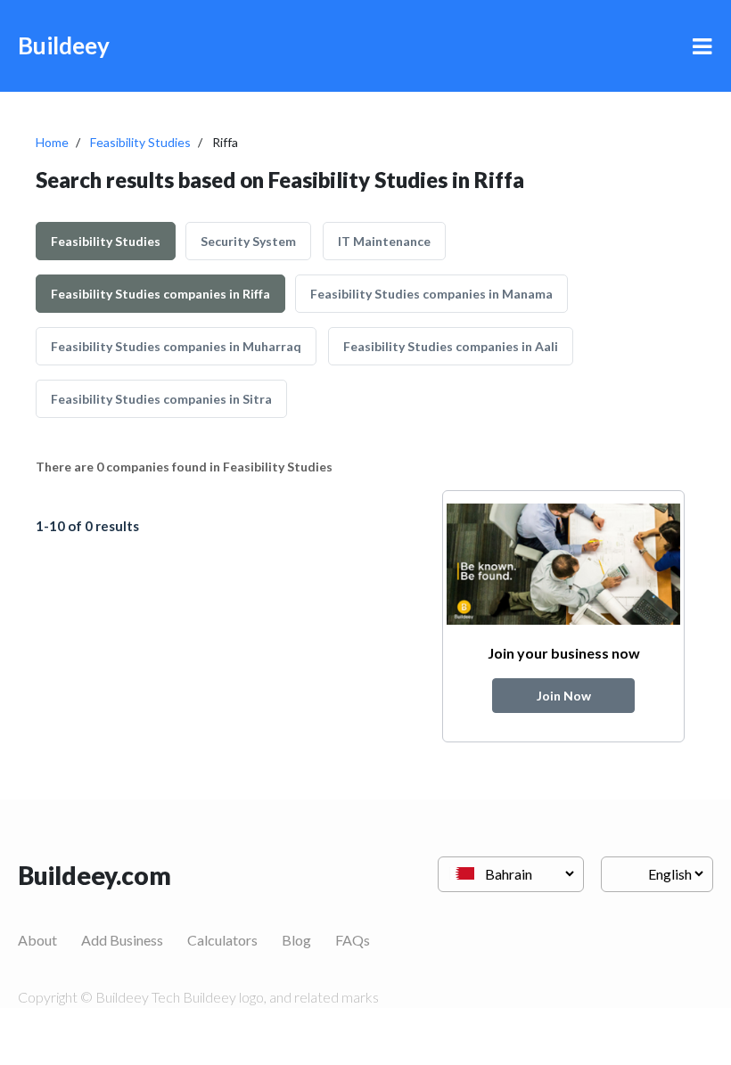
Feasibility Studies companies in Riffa (160, 293)
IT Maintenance (384, 241)
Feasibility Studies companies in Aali (450, 346)
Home (52, 142)
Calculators (222, 939)
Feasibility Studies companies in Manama (431, 293)
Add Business (122, 939)
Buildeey (64, 45)
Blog (296, 939)
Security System (248, 241)
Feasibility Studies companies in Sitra (161, 398)
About (37, 939)
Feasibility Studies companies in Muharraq (176, 346)
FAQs (352, 939)
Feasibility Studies (140, 142)
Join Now (564, 695)
